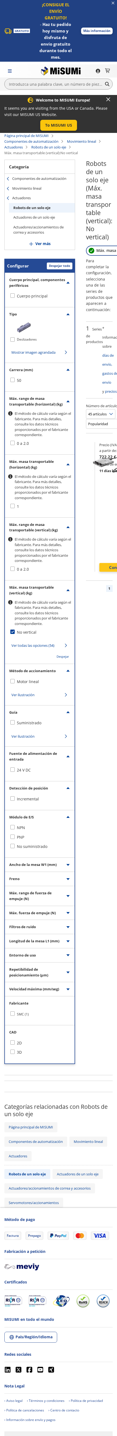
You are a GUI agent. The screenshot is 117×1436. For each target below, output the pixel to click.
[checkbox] (39, 296)
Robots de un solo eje (48, 147)
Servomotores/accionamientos (34, 1202)
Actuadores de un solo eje (34, 217)
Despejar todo (59, 266)
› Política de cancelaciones (24, 1410)
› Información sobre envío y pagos (30, 1419)
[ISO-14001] (37, 1301)
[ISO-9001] (13, 1301)
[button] (97, 31)
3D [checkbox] (19, 1052)
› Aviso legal (13, 1400)
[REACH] (103, 1301)
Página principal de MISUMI (26, 135)
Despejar (63, 656)
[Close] (108, 99)
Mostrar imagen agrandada (33, 352)
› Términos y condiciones (45, 1400)
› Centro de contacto (63, 1410)
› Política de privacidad (86, 1400)
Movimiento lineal (81, 141)
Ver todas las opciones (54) (32, 645)
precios (111, 391)
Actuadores (13, 147)
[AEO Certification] (61, 1301)
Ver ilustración (23, 694)
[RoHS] (83, 1301)
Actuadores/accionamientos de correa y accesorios (38, 230)
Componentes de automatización (31, 141)
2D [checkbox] (19, 1042)
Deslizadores (27, 339)
